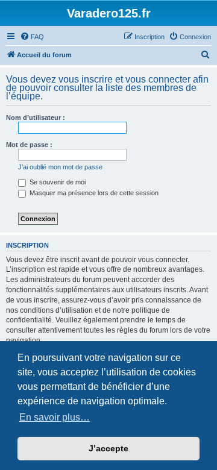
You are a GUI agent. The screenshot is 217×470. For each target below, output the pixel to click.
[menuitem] (32, 37)
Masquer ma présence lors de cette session (93, 192)
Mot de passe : (29, 144)
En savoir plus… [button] (54, 417)
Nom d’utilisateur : (35, 117)
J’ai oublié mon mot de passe (60, 167)
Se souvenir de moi (57, 182)
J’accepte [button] (108, 448)
